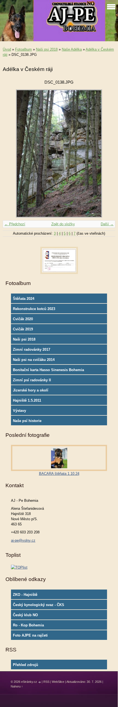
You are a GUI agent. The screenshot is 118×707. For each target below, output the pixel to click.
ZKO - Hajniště (25, 595)
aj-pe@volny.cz (23, 540)
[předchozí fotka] (11, 153)
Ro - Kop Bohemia (28, 625)
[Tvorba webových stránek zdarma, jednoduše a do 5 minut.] (40, 682)
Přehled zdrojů (25, 665)
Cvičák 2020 (23, 319)
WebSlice (58, 681)
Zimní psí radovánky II (32, 380)
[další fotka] (106, 153)
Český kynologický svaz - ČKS (38, 605)
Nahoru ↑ (17, 686)
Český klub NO (25, 615)
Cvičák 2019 (23, 329)
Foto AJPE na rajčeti (30, 635)
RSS (46, 681)
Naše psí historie (27, 421)
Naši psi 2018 (47, 49)
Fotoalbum (23, 49)
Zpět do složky (63, 224)
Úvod (7, 49)
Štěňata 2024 (23, 299)
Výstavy (19, 411)
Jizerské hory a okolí (30, 390)
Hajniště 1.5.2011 (27, 400)
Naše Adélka (72, 49)
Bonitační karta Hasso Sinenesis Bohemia (48, 370)
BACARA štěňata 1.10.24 (59, 474)
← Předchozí (14, 224)
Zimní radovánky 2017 (31, 349)
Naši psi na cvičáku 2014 (34, 360)
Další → (107, 224)
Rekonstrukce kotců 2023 (34, 309)
